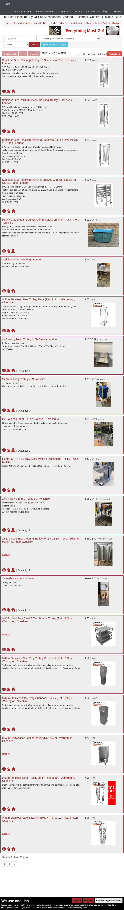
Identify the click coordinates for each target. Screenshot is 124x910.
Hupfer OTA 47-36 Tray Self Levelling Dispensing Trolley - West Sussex (40, 460)
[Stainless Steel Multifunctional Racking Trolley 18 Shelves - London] (103, 113)
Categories (114, 54)
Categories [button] (63, 11)
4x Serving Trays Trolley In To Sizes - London (29, 339)
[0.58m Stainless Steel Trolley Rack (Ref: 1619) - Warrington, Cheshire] (103, 791)
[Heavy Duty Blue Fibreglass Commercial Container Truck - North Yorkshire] (103, 233)
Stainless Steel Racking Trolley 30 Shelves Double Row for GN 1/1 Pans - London (40, 141)
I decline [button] (88, 900)
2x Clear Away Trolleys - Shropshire (23, 379)
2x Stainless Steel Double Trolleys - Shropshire (30, 419)
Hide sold (115, 23)
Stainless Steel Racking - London (22, 259)
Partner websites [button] (44, 11)
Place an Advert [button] (22, 11)
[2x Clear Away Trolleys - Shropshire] (103, 393)
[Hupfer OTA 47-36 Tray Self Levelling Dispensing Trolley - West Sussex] (103, 472)
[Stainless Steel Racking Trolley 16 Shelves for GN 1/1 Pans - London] (103, 74)
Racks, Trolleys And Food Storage (67, 23)
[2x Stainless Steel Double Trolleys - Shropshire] (103, 432)
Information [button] (91, 11)
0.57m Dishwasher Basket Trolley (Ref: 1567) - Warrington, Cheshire (37, 739)
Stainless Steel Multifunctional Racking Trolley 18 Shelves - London (37, 102)
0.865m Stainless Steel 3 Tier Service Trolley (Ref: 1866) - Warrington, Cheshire (37, 620)
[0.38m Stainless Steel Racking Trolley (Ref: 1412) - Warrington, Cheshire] (103, 831)
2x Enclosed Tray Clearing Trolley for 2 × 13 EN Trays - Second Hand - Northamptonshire (40, 540)
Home (7, 4)
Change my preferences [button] (108, 900)
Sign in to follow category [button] (54, 44)
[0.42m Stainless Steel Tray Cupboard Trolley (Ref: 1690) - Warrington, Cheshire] (103, 712)
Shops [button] (77, 11)
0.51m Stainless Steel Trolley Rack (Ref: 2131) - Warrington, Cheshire (38, 301)
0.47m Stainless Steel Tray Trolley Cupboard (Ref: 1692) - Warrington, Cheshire (37, 660)
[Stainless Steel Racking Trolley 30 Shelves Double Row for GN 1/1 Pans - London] (103, 153)
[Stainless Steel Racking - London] (103, 273)
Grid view (101, 54)
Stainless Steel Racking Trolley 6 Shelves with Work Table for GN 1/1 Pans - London (39, 181)
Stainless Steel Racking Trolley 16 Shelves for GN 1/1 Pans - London (39, 62)
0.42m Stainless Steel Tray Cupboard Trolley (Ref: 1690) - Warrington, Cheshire (37, 700)
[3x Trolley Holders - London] (103, 592)
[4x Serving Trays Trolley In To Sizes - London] (103, 353)
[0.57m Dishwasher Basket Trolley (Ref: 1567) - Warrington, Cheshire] (103, 751)
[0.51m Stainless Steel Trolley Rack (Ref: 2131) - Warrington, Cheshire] (103, 313)
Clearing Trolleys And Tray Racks (102, 23)
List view (91, 54)
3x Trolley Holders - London (18, 578)
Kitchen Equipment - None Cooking (30, 23)
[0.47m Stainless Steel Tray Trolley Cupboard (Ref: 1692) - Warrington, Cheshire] (103, 672)
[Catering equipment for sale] (84, 30)
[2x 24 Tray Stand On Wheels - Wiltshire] (103, 512)
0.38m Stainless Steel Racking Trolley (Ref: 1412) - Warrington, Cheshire (40, 819)
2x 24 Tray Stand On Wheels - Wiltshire (26, 498)
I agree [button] (77, 900)
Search (34, 44)
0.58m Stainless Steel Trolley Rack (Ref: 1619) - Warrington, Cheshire (38, 779)
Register (118, 11)
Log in (106, 11)
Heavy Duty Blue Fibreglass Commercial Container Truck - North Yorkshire (41, 221)
